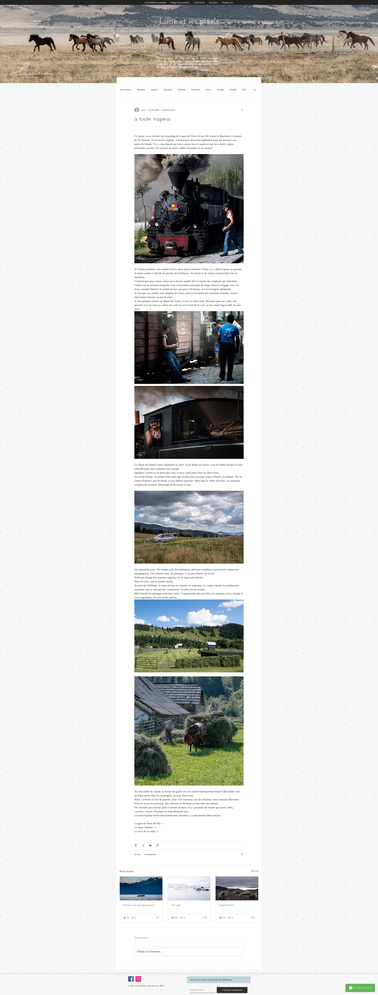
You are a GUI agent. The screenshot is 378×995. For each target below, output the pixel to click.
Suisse (208, 90)
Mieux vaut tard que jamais (138, 905)
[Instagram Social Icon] (138, 979)
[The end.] (189, 888)
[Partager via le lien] (157, 845)
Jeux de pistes (226, 905)
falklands (181, 90)
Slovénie (220, 90)
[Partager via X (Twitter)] (143, 845)
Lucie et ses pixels (189, 21)
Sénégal (233, 90)
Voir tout (254, 871)
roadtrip (154, 90)
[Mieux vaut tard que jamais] (141, 888)
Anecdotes (167, 90)
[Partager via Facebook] (135, 845)
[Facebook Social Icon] (131, 979)
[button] (213, 2)
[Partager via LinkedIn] (150, 845)
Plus (244, 90)
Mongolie (141, 90)
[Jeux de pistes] (237, 888)
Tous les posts (125, 90)
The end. (176, 905)
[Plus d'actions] (242, 110)
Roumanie (195, 90)
